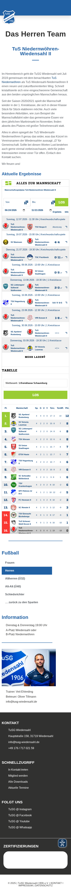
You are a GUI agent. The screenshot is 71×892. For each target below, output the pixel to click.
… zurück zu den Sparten (21, 602)
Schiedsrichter (14, 594)
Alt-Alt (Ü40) (13, 586)
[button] (64, 7)
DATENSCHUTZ (44, 885)
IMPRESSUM (25, 885)
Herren (9, 570)
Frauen (9, 562)
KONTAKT (56, 883)
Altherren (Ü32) (15, 578)
